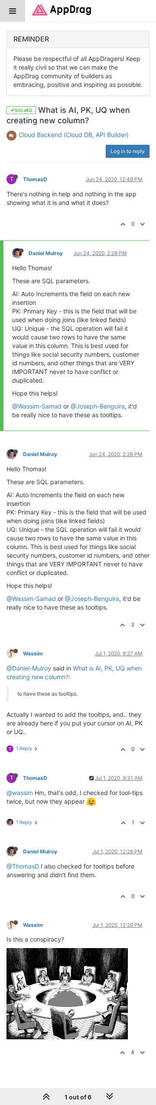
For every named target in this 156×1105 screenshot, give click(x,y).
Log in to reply (127, 151)
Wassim (33, 653)
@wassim (19, 792)
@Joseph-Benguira (98, 406)
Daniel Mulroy (46, 253)
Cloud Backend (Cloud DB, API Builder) (74, 134)
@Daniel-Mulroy (28, 668)
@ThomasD (22, 866)
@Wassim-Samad (37, 406)
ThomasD (35, 179)
